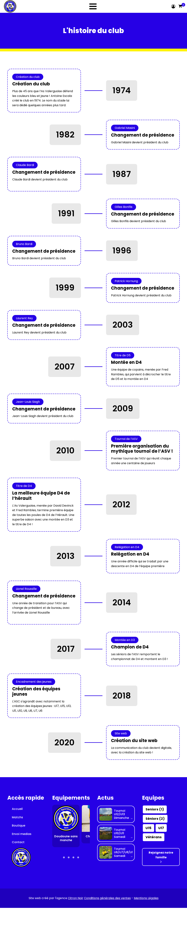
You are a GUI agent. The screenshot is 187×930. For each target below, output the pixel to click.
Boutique (18, 825)
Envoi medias (21, 834)
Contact (18, 842)
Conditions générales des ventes (107, 898)
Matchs (17, 817)
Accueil (17, 809)
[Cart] (180, 6)
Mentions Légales (146, 898)
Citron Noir (75, 898)
